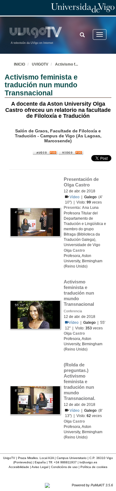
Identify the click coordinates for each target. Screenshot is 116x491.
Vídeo (75, 197)
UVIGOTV (40, 64)
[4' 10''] (35, 222)
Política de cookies (93, 467)
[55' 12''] (35, 314)
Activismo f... (66, 64)
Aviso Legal (40, 467)
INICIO (19, 64)
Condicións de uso (64, 467)
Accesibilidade (19, 467)
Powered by (92, 485)
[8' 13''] (35, 400)
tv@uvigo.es (88, 462)
